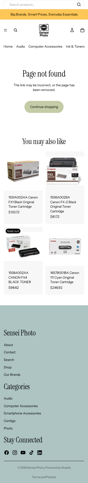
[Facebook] (6, 453)
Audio (20, 46)
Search (9, 360)
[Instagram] (15, 453)
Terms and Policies (44, 477)
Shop (7, 367)
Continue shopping (44, 107)
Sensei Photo (35, 467)
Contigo (9, 421)
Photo (8, 428)
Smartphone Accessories (22, 413)
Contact (9, 352)
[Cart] (82, 30)
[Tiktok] (31, 453)
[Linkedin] (39, 453)
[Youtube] (23, 453)
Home (8, 46)
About (8, 345)
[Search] (79, 4)
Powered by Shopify (58, 467)
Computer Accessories (45, 46)
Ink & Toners (75, 46)
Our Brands (12, 374)
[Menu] (5, 30)
